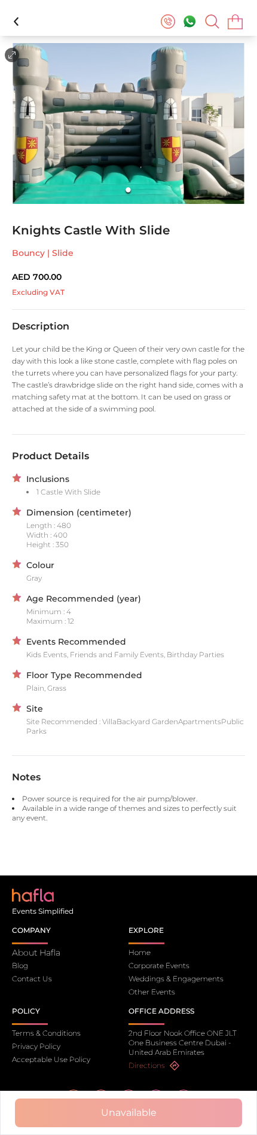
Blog (20, 965)
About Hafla (36, 952)
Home (139, 952)
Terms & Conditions (46, 1033)
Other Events (151, 991)
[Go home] (33, 894)
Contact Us (32, 978)
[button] (128, 123)
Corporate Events (158, 965)
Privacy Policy (36, 1046)
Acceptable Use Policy (51, 1059)
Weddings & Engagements (176, 978)
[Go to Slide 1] (128, 190)
